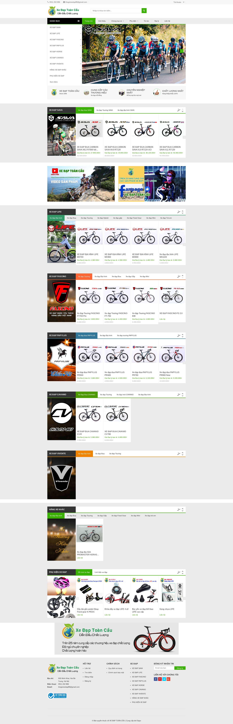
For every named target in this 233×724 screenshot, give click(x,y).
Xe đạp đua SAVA (85, 110)
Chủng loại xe (116, 21)
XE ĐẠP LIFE (55, 33)
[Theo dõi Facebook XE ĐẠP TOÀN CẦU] (156, 679)
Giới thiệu (102, 21)
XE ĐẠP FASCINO (57, 39)
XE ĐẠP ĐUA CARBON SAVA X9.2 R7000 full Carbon (87, 149)
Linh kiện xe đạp (101, 572)
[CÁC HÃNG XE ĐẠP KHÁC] (61, 540)
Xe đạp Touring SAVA (104, 110)
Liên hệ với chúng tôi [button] (166, 675)
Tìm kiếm (88, 672)
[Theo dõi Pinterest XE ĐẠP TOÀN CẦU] (160, 679)
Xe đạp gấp (117, 218)
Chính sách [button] (113, 664)
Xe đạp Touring (87, 218)
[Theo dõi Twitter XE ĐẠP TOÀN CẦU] (164, 679)
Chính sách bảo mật (116, 672)
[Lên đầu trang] (228, 719)
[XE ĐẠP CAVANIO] (61, 419)
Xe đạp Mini (150, 218)
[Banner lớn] (116, 639)
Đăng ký (88, 681)
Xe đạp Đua (71, 218)
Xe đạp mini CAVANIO (125, 395)
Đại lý (157, 21)
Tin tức (146, 21)
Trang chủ (89, 21)
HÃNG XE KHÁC (57, 509)
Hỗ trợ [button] (87, 664)
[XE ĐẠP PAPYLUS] (61, 360)
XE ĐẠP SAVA (55, 27)
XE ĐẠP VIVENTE (56, 64)
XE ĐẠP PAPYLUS (57, 46)
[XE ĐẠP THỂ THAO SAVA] (61, 135)
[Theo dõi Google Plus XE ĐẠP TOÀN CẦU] (168, 679)
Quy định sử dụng (115, 668)
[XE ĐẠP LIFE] (61, 242)
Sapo (139, 721)
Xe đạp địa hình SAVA (126, 110)
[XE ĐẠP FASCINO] (61, 301)
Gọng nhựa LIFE (167, 609)
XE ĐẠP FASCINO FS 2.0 (171, 313)
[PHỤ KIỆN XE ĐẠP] (152, 183)
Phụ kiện (133, 21)
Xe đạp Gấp (130, 276)
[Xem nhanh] (89, 128)
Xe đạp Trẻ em (166, 218)
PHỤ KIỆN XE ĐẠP (57, 76)
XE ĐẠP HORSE (56, 52)
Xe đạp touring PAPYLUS (126, 335)
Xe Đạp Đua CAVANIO (86, 395)
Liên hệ (167, 21)
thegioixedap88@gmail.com (76, 2)
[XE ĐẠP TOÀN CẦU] (81, 183)
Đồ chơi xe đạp (84, 572)
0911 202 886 (55, 2)
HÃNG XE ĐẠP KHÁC (58, 70)
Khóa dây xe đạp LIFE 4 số (116, 609)
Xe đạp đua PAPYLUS (86, 335)
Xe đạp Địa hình (56, 218)
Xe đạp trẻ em (150, 516)
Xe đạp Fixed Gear (134, 218)
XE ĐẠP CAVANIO (57, 58)
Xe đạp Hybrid (102, 218)
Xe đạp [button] (134, 664)
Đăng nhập (89, 677)
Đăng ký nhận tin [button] (164, 664)
